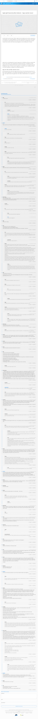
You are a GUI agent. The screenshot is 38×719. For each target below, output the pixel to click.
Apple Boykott (6, 387)
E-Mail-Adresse (3, 702)
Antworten (34, 107)
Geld (17, 85)
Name (2, 699)
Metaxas (4, 571)
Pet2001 (4, 673)
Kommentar (3, 693)
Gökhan (6, 128)
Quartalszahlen (21, 85)
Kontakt (36, 1)
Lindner (4, 471)
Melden (30, 107)
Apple (15, 85)
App (34, 1)
